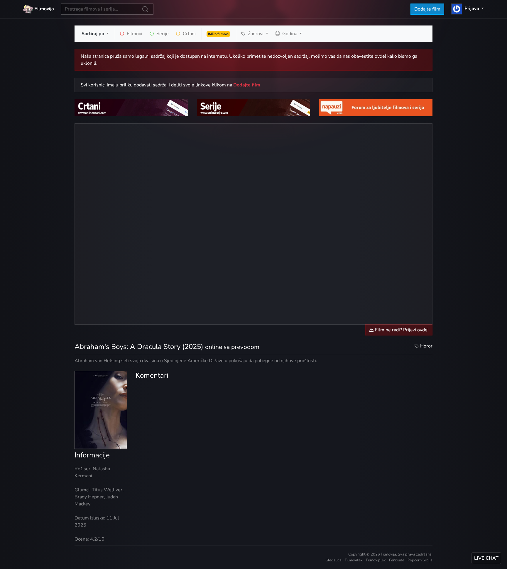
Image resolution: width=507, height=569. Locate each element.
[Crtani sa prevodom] (131, 107)
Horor (426, 346)
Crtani (189, 33)
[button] (467, 8)
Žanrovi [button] (256, 33)
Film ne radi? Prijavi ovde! (401, 330)
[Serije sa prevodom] (253, 107)
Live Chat (486, 558)
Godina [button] (289, 33)
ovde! (380, 56)
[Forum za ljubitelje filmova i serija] (375, 107)
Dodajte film (427, 9)
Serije (162, 33)
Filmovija (43, 9)
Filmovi (134, 33)
